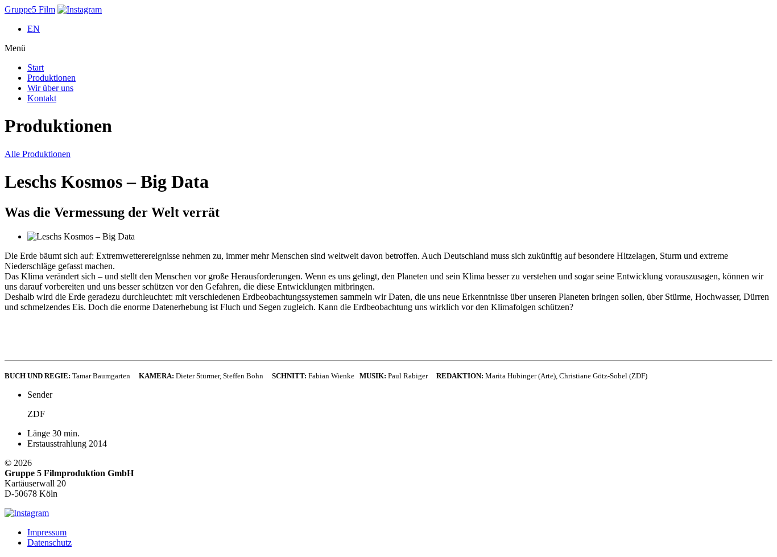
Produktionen (51, 77)
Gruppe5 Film (30, 9)
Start (35, 67)
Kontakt (41, 98)
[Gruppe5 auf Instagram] (79, 9)
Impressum (47, 532)
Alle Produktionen (38, 154)
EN (33, 29)
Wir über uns (50, 88)
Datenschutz (49, 542)
